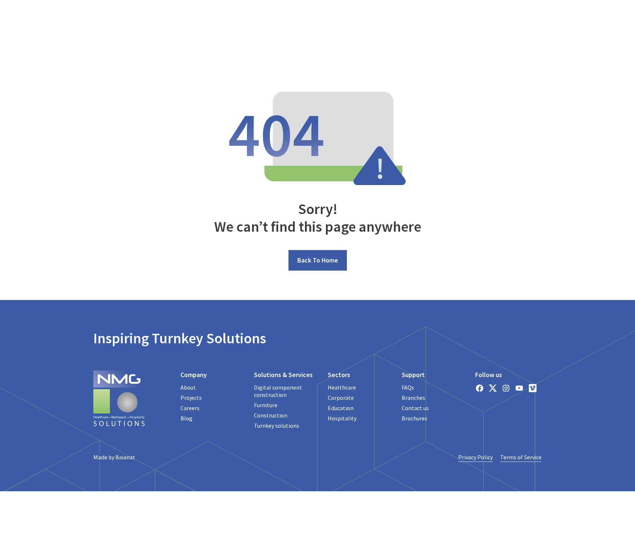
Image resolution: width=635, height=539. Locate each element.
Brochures (414, 418)
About (188, 387)
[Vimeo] (532, 388)
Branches (413, 397)
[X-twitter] (492, 388)
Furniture (265, 405)
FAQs (408, 387)
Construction (270, 415)
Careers (190, 408)
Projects (191, 397)
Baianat (125, 457)
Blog (186, 418)
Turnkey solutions (276, 425)
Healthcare (342, 387)
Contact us (415, 408)
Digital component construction (278, 391)
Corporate (341, 397)
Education (341, 408)
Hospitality (342, 418)
